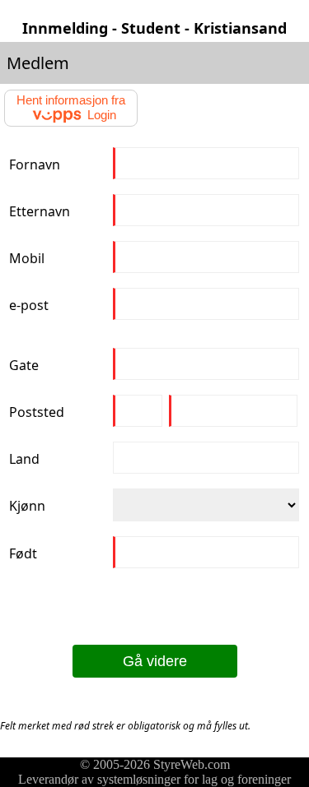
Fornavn (34, 164)
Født (23, 553)
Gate (24, 365)
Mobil (26, 258)
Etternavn (39, 211)
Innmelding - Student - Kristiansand (154, 28)
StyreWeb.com (191, 764)
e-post (29, 305)
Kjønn (27, 506)
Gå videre (155, 661)
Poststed (36, 412)
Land (24, 459)
